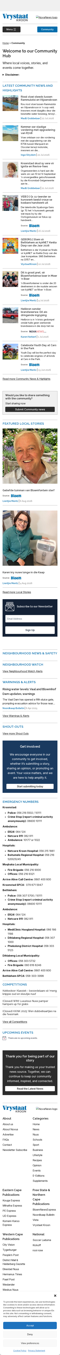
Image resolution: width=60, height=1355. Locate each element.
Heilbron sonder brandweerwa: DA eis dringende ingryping (34, 312)
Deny (30, 1334)
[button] (55, 1295)
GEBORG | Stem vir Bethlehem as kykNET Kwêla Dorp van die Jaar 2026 (39, 242)
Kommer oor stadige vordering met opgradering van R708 (38, 129)
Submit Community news (30, 409)
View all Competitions (15, 1021)
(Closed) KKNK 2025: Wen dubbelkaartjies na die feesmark (29, 1013)
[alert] (30, 1038)
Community (47, 29)
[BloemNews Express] (34, 225)
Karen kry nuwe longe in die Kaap (23, 572)
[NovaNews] (37, 331)
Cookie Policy (19, 1350)
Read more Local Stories (17, 592)
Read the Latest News (30, 1088)
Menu (8, 29)
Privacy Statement (36, 1350)
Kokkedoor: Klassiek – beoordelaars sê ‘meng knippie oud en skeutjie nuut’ (30, 992)
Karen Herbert (28, 337)
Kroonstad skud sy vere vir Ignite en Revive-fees (37, 165)
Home (6, 43)
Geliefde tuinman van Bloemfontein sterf (29, 490)
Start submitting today (30, 786)
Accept (30, 1325)
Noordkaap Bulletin (13, 708)
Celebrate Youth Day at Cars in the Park (38, 347)
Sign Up (30, 630)
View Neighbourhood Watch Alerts (23, 671)
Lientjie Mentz (28, 231)
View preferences (30, 1343)
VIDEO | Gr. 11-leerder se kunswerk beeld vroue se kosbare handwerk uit (36, 199)
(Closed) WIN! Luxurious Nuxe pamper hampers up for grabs (25, 1003)
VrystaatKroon (28, 264)
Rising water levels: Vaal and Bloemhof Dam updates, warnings (29, 691)
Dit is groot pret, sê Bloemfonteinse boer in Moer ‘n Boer (39, 275)
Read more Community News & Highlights (26, 378)
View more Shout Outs (16, 733)
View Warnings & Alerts (16, 715)
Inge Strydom (28, 155)
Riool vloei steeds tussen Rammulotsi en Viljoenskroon (39, 98)
